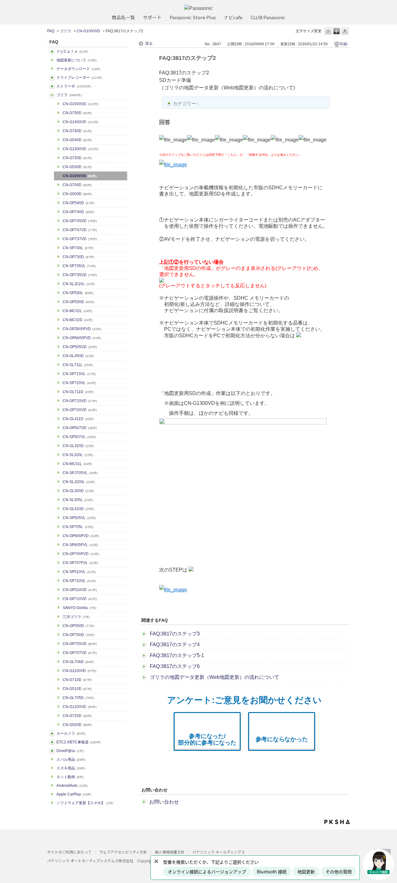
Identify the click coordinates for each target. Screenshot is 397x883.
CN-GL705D (78, 698)
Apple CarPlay (73, 794)
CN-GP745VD (80, 221)
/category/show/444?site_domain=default (52, 742)
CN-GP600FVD (81, 536)
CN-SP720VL (79, 383)
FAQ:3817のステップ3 (175, 633)
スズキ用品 (70, 768)
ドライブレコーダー (79, 77)
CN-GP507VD (80, 428)
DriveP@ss (70, 751)
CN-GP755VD (80, 644)
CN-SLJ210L (79, 284)
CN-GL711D (78, 392)
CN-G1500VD (80, 104)
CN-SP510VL (79, 572)
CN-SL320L (78, 455)
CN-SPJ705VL (80, 473)
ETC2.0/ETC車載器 (78, 742)
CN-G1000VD (88, 31)
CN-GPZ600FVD (82, 329)
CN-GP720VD (80, 410)
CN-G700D (77, 185)
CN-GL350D (78, 356)
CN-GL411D (78, 419)
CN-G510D (77, 689)
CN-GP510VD (80, 590)
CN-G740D (77, 131)
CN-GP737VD (80, 239)
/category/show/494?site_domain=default (52, 733)
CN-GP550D (78, 626)
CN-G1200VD (79, 707)
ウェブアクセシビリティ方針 (123, 851)
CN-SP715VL (79, 374)
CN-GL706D (78, 662)
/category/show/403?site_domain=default (52, 751)
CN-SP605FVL (80, 545)
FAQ (50, 31)
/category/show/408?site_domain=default (52, 51)
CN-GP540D (78, 203)
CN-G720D (77, 716)
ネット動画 (69, 777)
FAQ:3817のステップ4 (175, 644)
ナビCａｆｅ (72, 51)
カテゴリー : (186, 103)
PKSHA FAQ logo (337, 822)
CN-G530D (77, 167)
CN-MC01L (77, 464)
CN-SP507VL (79, 437)
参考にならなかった (282, 739)
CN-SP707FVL (80, 563)
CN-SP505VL (79, 518)
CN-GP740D (78, 212)
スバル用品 (70, 759)
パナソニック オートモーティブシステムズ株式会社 (90, 860)
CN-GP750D (78, 635)
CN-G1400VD (80, 122)
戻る (149, 43)
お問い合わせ (164, 802)
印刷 (343, 44)
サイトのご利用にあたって (69, 851)
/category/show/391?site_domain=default (52, 86)
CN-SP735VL (79, 266)
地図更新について (76, 60)
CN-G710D (77, 680)
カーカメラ (70, 733)
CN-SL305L (78, 500)
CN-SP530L (78, 293)
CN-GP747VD (80, 230)
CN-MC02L (77, 311)
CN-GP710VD (80, 599)
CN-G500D (77, 194)
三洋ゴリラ (76, 617)
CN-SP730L (78, 248)
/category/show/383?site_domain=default (52, 95)
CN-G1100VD (79, 671)
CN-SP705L (78, 527)
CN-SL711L (78, 365)
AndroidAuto (71, 785)
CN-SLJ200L (79, 482)
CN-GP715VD (80, 401)
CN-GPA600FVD (82, 338)
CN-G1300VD (80, 149)
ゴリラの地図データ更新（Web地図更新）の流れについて (214, 677)
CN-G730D (77, 158)
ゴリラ (65, 31)
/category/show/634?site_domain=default (52, 77)
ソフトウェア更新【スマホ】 (84, 803)
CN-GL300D (78, 491)
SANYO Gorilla (79, 608)
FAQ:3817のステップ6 (175, 666)
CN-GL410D (78, 509)
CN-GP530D (78, 302)
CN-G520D (77, 725)
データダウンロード (78, 69)
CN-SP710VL (79, 581)
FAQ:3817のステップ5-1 (177, 655)
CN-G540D (77, 140)
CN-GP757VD (80, 653)
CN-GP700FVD (81, 554)
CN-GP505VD (80, 347)
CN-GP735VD (80, 275)
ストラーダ (73, 86)
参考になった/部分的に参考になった (207, 739)
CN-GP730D (78, 257)
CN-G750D (77, 113)
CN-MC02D (78, 320)
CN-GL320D (78, 446)
